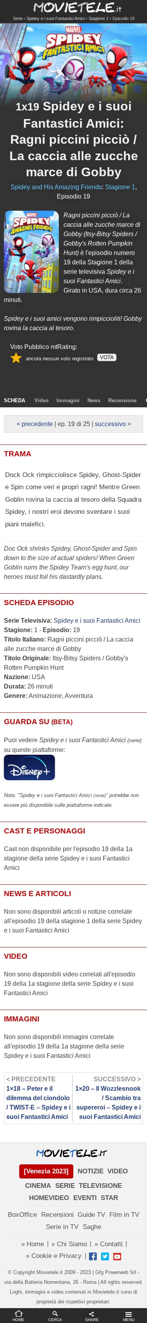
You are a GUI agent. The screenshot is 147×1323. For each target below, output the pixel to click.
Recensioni (57, 1214)
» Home (32, 1244)
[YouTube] (117, 1256)
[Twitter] (105, 1256)
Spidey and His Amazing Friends (56, 187)
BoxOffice (22, 1214)
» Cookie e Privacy (54, 1256)
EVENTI (85, 1198)
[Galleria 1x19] (31, 252)
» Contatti (108, 1244)
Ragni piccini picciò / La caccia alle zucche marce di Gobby (73, 155)
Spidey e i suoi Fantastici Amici (56, 18)
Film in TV (124, 1214)
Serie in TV (62, 1227)
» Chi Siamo (69, 1244)
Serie (18, 18)
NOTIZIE (90, 1171)
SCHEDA (14, 400)
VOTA (107, 357)
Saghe (92, 1227)
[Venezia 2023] (46, 1171)
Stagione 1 (99, 18)
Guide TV (91, 1214)
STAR (109, 1198)
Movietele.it (73, 7)
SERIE (65, 1185)
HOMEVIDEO (49, 1198)
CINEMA (38, 1185)
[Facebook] (93, 1256)
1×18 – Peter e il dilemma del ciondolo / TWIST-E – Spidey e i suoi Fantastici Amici (38, 1098)
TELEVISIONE (100, 1185)
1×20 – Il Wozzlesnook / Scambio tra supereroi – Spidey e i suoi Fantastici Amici (108, 1098)
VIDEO (117, 1171)
